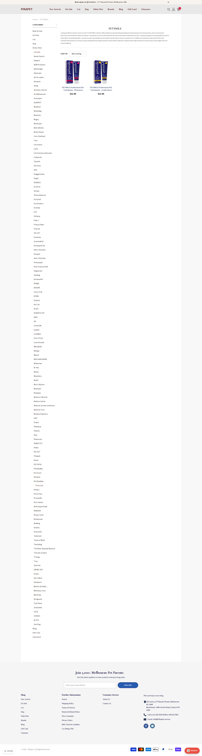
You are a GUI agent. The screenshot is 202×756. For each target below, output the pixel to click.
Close (168, 2)
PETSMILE (44, 19)
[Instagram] (152, 726)
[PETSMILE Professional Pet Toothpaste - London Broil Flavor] (101, 72)
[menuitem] (45, 31)
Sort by (64, 53)
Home (35, 19)
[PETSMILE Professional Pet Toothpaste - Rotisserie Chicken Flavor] (73, 72)
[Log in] (173, 9)
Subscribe (128, 685)
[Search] (168, 9)
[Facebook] (146, 726)
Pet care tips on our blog (153, 695)
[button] (45, 39)
